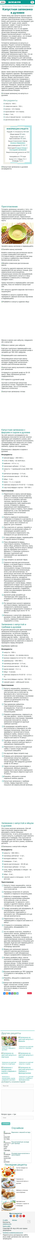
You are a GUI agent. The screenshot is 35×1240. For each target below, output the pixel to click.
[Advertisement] (17, 188)
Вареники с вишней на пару (20, 1132)
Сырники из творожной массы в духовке (22, 1181)
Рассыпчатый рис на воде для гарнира (20, 1142)
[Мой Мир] (9, 993)
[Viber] (12, 993)
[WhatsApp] (15, 993)
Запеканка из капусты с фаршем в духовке (8, 1048)
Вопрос (8, 1114)
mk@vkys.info (7, 1224)
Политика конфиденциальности (13, 1232)
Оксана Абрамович (17, 143)
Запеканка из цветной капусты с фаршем (26, 1047)
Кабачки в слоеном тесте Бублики (22, 1191)
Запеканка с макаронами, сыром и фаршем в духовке (8, 1078)
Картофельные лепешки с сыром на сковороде (22, 1203)
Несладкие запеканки (17, 150)
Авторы (14, 1220)
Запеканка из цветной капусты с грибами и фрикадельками (26, 1078)
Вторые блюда (21, 148)
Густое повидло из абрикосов (21, 1169)
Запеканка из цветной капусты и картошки (9, 1063)
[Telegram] (17, 993)
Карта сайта (6, 1226)
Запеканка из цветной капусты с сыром (26, 1063)
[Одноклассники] (7, 993)
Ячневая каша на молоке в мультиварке (20, 1154)
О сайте (5, 1220)
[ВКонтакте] (4, 993)
